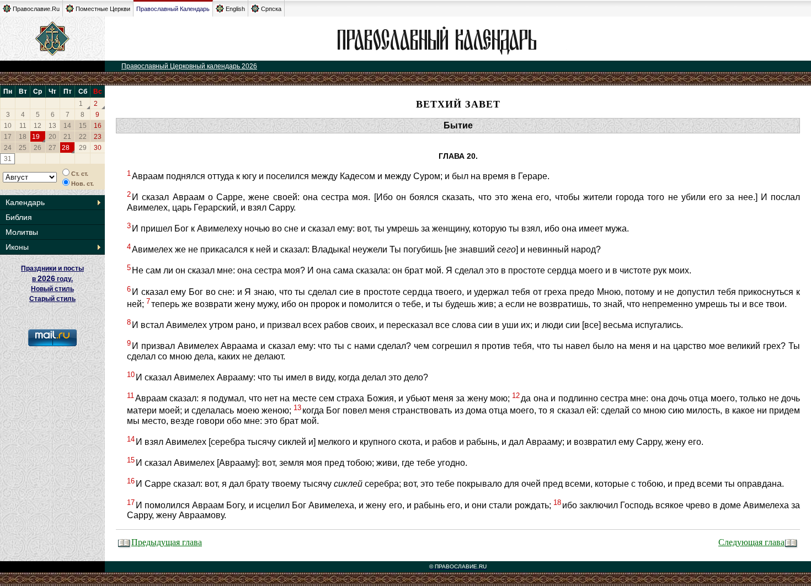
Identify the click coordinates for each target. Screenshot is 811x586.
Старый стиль (52, 299)
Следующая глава (751, 541)
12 (37, 126)
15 (83, 126)
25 (22, 148)
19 (36, 137)
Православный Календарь (173, 9)
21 (67, 137)
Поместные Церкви (103, 9)
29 (83, 148)
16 (98, 126)
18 (22, 137)
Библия (19, 217)
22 (83, 137)
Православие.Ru (36, 9)
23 (98, 137)
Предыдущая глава (166, 541)
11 (22, 126)
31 (8, 159)
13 (52, 126)
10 (8, 126)
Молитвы (22, 232)
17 (8, 137)
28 (66, 148)
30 (98, 148)
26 (37, 148)
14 (67, 126)
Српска (271, 9)
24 (8, 148)
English (235, 9)
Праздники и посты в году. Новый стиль (52, 279)
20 (52, 137)
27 (52, 148)
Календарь (25, 202)
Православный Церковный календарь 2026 (189, 66)
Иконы (17, 247)
